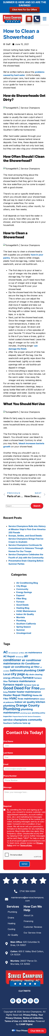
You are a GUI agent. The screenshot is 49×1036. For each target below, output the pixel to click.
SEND (25, 864)
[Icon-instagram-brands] (30, 1000)
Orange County (28, 705)
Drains (11, 917)
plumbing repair (25, 713)
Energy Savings (24, 592)
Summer (20, 630)
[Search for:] (18, 505)
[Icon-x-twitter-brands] (18, 1000)
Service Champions (34, 716)
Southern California (26, 623)
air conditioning (20, 666)
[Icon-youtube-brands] (24, 1000)
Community (22, 589)
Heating (26, 695)
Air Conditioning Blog (27, 582)
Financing (28, 921)
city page (18, 674)
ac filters (21, 653)
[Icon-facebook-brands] (12, 1000)
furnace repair (13, 684)
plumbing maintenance (18, 711)
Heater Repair (12, 695)
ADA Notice (28, 1021)
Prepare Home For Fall (20, 716)
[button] (44, 19)
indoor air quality (25, 702)
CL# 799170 (24, 991)
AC (5, 652)
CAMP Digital (25, 1024)
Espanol (20, 595)
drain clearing (35, 674)
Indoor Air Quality (25, 614)
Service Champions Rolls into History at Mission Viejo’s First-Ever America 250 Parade (27, 529)
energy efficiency (12, 678)
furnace (28, 677)
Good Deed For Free (21, 688)
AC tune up (19, 657)
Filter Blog (21, 598)
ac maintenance (33, 652)
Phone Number (10, 776)
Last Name (8, 753)
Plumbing (21, 620)
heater (12, 691)
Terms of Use (11, 1021)
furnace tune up (31, 685)
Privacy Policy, (30, 1015)
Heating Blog (22, 608)
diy (27, 674)
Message (8, 787)
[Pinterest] (36, 1000)
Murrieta (20, 617)
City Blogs (21, 586)
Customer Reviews (33, 927)
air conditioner (15, 658)
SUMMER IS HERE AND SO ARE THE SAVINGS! (24, 4)
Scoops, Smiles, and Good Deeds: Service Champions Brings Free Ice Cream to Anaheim (25, 538)
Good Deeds (22, 604)
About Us (28, 915)
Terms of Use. (26, 845)
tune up (26, 723)
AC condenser (13, 653)
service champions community (22, 719)
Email (6, 764)
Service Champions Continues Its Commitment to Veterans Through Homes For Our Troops (25, 548)
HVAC (13, 698)
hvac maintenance (28, 698)
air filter (35, 666)
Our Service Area (32, 932)
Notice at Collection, (33, 1018)
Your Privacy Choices (26, 1030)
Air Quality (13, 935)
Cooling (11, 929)
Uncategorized (23, 633)
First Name (8, 741)
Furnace (20, 601)
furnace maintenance (22, 681)
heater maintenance (29, 691)
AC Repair (9, 656)
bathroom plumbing (23, 670)
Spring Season (23, 626)
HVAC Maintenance (26, 611)
